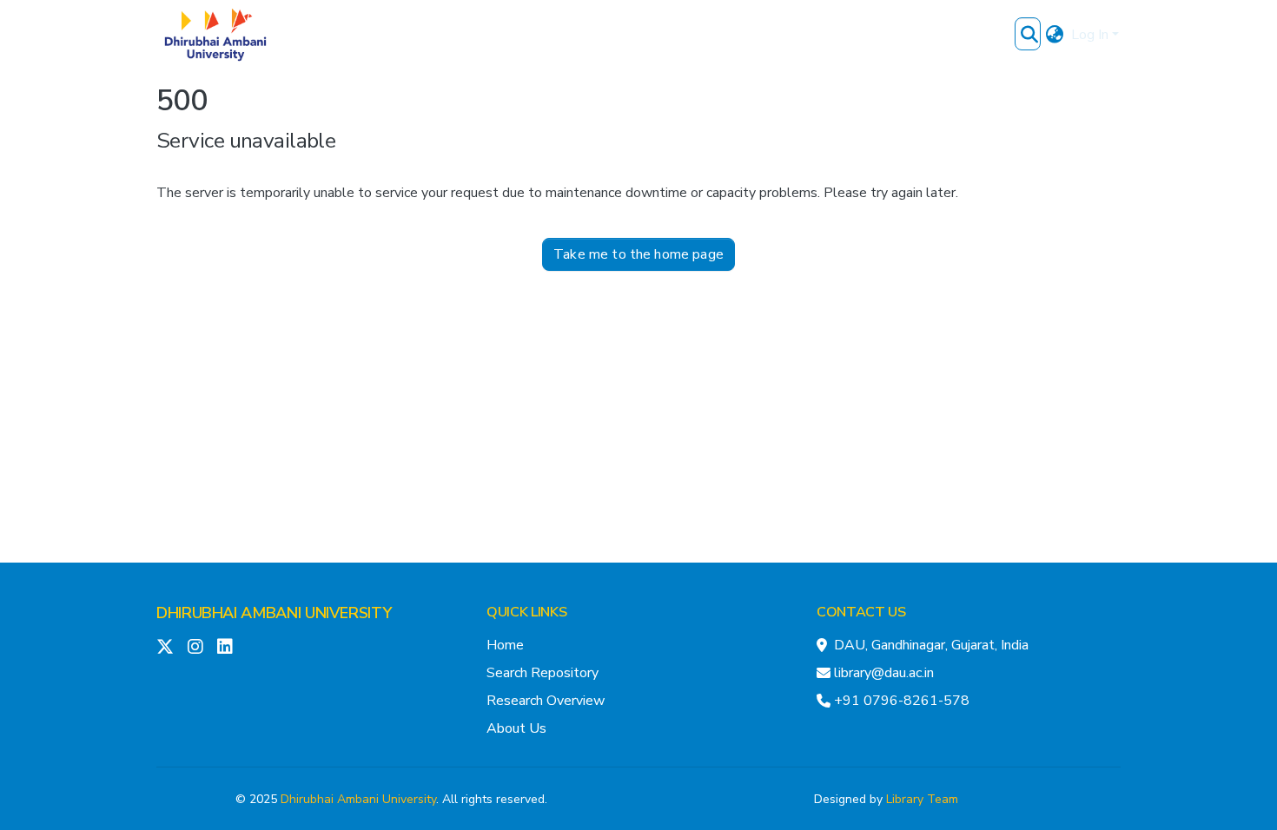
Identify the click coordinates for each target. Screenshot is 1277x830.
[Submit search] (1030, 34)
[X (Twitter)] (165, 646)
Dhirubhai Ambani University (358, 799)
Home (505, 645)
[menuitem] (1055, 34)
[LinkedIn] (225, 646)
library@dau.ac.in (884, 672)
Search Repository (542, 672)
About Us (516, 728)
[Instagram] (195, 646)
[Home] (215, 34)
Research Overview (545, 700)
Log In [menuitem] (1089, 34)
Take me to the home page (638, 254)
